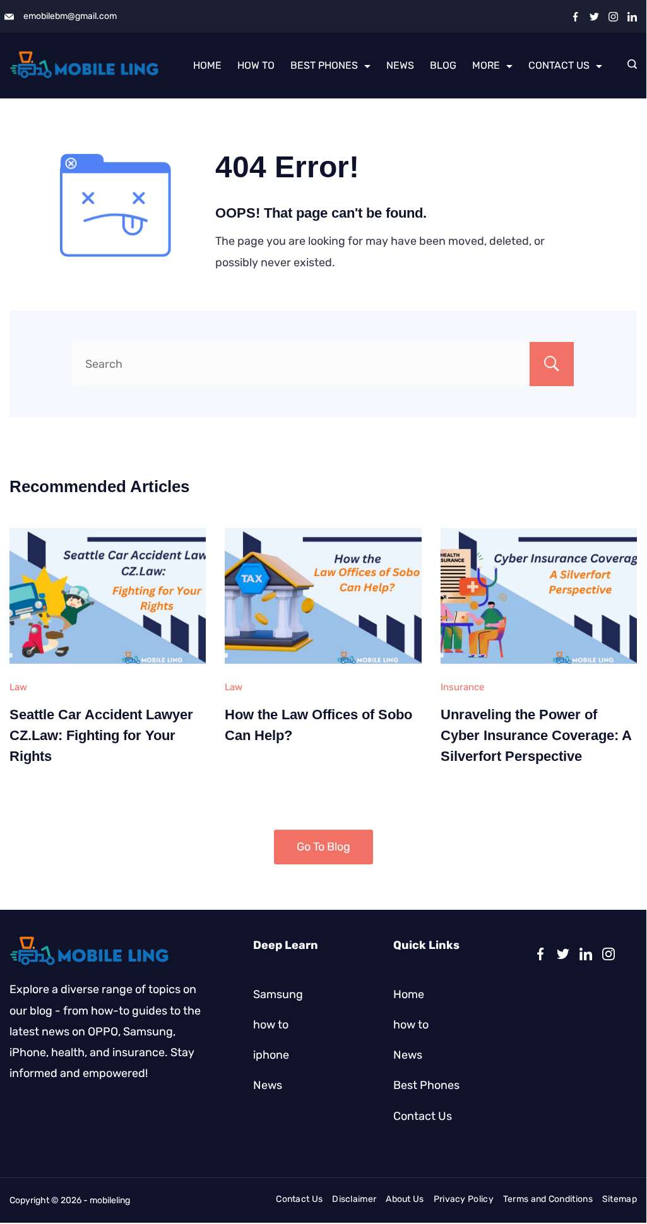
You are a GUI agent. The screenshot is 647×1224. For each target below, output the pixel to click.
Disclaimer (354, 1199)
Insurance (462, 687)
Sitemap (619, 1199)
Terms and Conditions (548, 1199)
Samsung (278, 994)
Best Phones (324, 65)
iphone (271, 1055)
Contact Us (559, 65)
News (400, 65)
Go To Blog (323, 847)
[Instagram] (613, 16)
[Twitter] (594, 16)
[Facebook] (575, 16)
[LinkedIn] (632, 16)
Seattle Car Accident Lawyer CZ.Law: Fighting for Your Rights (101, 735)
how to (256, 65)
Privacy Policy (464, 1199)
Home (207, 65)
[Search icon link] (629, 66)
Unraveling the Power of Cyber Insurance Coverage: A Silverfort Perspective (536, 735)
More (486, 65)
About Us (405, 1199)
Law (18, 687)
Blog (443, 65)
